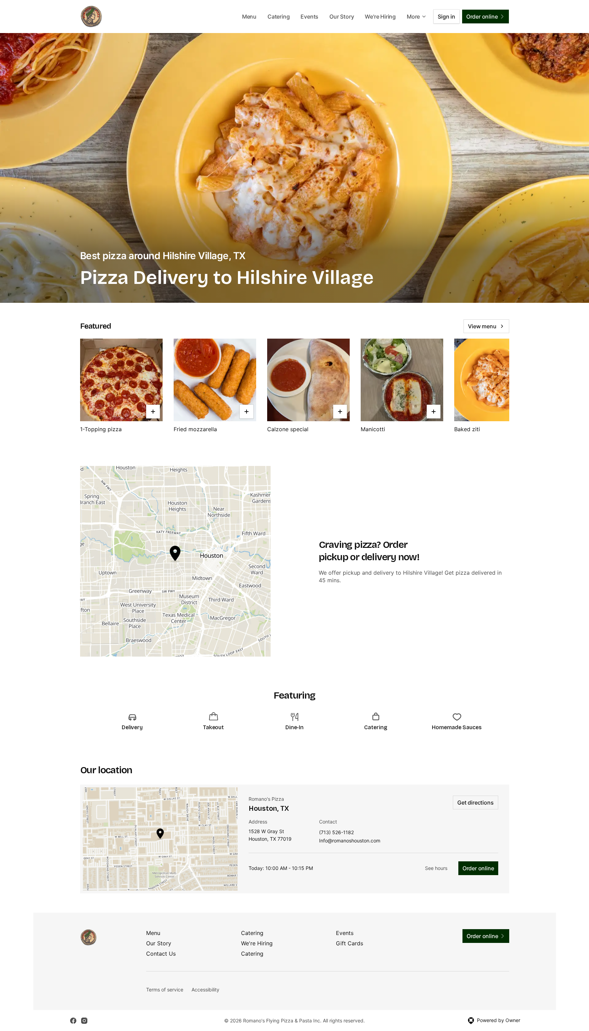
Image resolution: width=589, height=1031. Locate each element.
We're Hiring (380, 16)
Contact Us (161, 953)
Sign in (446, 16)
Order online (478, 868)
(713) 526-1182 (336, 832)
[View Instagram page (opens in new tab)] (84, 1021)
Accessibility (205, 989)
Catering (279, 16)
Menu (249, 16)
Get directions (475, 802)
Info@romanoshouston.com (349, 841)
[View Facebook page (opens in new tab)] (73, 1021)
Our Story (341, 16)
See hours (436, 868)
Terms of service (164, 989)
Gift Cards (349, 943)
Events (309, 16)
